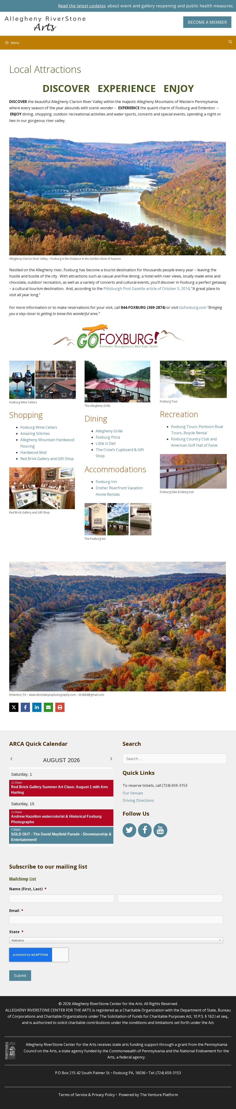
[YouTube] (160, 830)
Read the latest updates (82, 6)
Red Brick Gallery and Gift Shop (47, 458)
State (16, 931)
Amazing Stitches (35, 433)
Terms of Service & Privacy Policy (86, 1094)
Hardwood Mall (33, 452)
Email (16, 910)
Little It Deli (105, 443)
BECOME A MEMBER (207, 22)
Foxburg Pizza (108, 437)
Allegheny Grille (110, 431)
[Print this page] (60, 707)
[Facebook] (145, 830)
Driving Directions (138, 800)
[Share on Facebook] (25, 707)
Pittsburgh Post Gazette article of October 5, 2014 (146, 288)
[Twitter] (129, 830)
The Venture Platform (159, 1094)
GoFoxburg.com (192, 307)
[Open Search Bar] (230, 42)
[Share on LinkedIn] (36, 707)
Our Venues (133, 793)
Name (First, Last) (28, 889)
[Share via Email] (48, 707)
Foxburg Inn (106, 481)
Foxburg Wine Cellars (38, 427)
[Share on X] (13, 707)
